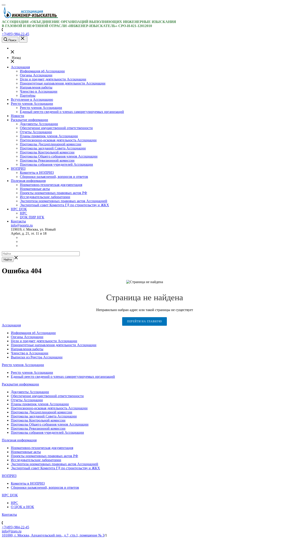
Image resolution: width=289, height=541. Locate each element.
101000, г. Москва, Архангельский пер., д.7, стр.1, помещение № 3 (53, 535)
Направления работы (36, 87)
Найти (8, 259)
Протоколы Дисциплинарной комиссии (50, 144)
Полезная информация (28, 181)
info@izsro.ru (11, 531)
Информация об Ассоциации (42, 71)
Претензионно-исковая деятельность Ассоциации (58, 140)
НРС (23, 213)
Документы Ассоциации (39, 124)
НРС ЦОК (19, 209)
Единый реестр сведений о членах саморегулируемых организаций (72, 112)
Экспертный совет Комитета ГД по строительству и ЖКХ (64, 205)
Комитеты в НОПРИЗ (37, 172)
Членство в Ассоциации (38, 91)
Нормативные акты (35, 189)
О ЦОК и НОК (22, 507)
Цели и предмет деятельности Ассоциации (53, 79)
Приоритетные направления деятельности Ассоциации (62, 83)
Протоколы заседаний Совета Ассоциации (53, 148)
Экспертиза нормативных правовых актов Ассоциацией (63, 201)
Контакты (18, 221)
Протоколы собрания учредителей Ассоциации (56, 164)
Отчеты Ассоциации (36, 132)
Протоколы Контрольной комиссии (47, 152)
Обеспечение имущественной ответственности (56, 128)
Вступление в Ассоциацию (32, 99)
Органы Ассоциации (36, 75)
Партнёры (27, 95)
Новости (17, 116)
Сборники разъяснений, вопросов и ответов (54, 177)
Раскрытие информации (29, 120)
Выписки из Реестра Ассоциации (37, 357)
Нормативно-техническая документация (51, 185)
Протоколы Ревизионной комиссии (47, 160)
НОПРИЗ (18, 168)
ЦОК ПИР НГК (32, 217)
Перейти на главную (144, 321)
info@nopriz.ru (22, 225)
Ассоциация (20, 67)
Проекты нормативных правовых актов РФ (53, 193)
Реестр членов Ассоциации (32, 103)
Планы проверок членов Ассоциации (49, 136)
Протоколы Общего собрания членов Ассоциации (59, 156)
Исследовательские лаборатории (45, 197)
